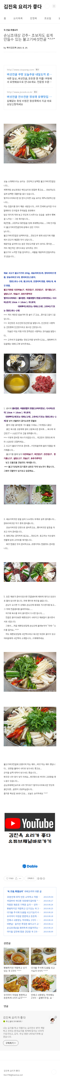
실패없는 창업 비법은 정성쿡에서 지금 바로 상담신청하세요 (29, 102)
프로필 (47, 18)
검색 (47, 6)
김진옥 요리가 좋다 (23, 6)
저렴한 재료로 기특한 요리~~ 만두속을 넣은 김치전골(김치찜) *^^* (23, 906)
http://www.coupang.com (20, 69)
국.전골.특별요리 (15, 891)
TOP (53, 1072)
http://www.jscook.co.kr (19, 92)
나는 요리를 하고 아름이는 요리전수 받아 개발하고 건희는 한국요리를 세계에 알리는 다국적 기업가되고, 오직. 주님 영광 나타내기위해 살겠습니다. (23, 1032)
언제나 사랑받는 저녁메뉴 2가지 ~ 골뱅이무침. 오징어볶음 (23, 921)
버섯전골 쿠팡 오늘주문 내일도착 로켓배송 (29, 74)
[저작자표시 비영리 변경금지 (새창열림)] (41, 878)
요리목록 (18, 18)
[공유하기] (16, 878)
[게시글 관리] (20, 878)
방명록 (33, 18)
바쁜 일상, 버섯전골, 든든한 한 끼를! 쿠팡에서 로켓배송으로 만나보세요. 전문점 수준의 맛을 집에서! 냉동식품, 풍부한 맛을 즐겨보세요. (30, 80)
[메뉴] (54, 6)
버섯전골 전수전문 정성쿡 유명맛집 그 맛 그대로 (29, 96)
